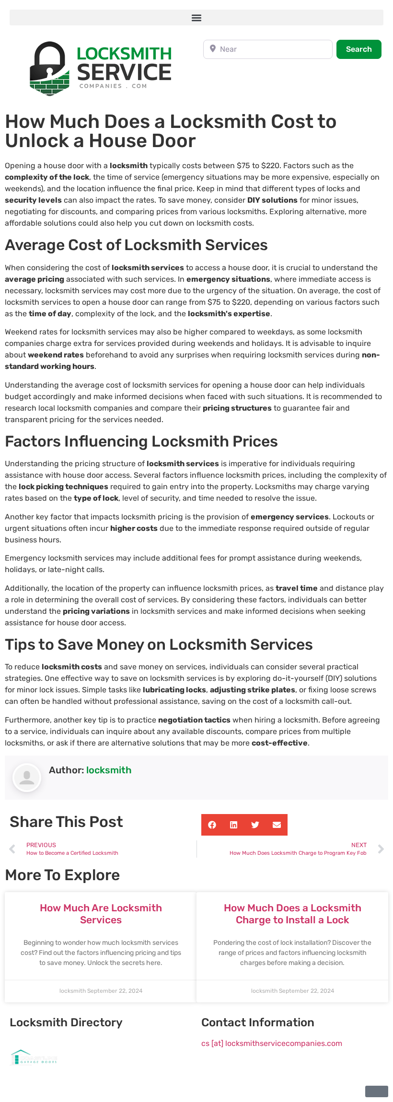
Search (363, 49)
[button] (196, 17)
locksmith (109, 770)
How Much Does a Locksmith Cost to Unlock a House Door (171, 131)
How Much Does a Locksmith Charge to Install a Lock (292, 914)
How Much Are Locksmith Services (101, 914)
